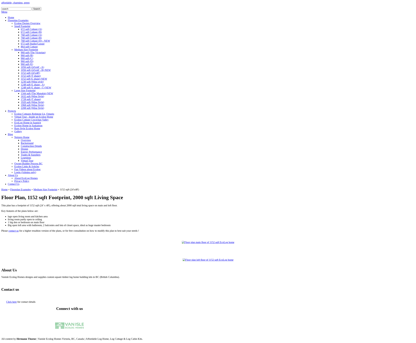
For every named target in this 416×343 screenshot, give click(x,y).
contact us (13, 230)
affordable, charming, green (15, 2)
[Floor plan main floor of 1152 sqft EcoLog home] (208, 242)
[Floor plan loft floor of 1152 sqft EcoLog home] (208, 259)
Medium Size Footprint (45, 189)
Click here (11, 301)
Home (4, 189)
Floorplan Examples (20, 189)
